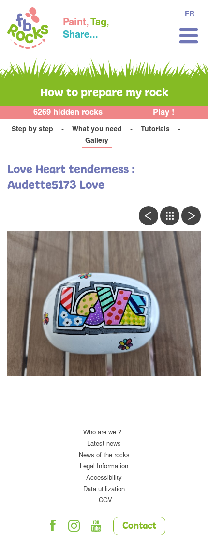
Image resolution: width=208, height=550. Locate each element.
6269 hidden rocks (68, 113)
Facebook (52, 525)
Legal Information (104, 467)
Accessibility (104, 479)
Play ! (164, 113)
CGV (105, 501)
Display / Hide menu (188, 36)
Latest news (104, 444)
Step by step (32, 129)
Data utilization (104, 490)
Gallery (96, 141)
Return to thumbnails (169, 215)
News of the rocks (104, 456)
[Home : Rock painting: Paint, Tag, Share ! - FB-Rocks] (27, 29)
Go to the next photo (191, 215)
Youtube (96, 525)
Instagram (74, 525)
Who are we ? (102, 433)
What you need (97, 129)
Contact (139, 526)
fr (189, 14)
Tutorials (155, 129)
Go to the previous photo (148, 215)
